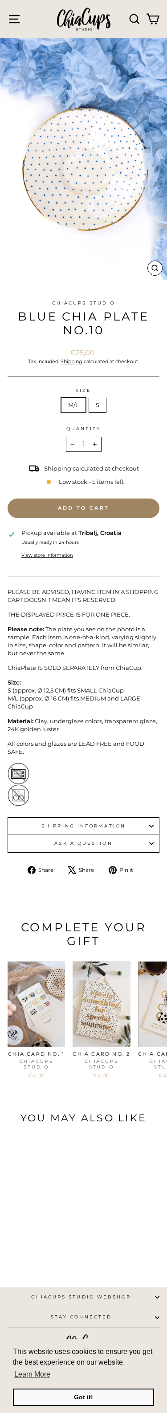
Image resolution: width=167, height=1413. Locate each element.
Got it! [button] (83, 1397)
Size (83, 390)
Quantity (83, 428)
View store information (47, 555)
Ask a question (83, 843)
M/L (73, 405)
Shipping (71, 361)
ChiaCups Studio (83, 303)
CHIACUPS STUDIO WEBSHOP (81, 1297)
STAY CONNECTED (81, 1317)
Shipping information (83, 826)
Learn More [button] (32, 1374)
